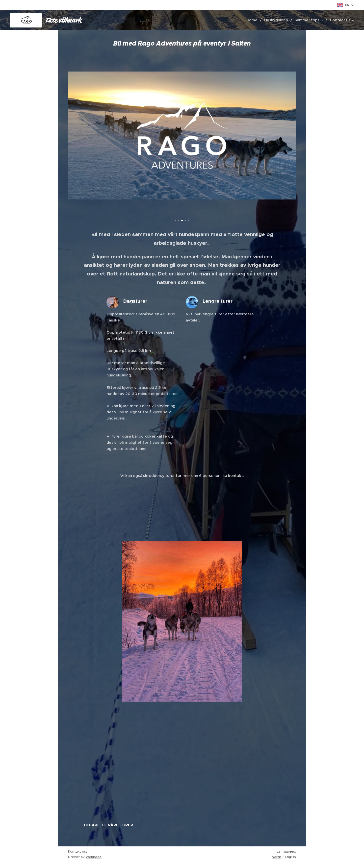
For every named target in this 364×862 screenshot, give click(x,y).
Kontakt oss (77, 851)
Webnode (94, 857)
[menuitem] (253, 20)
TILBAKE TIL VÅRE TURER (108, 825)
